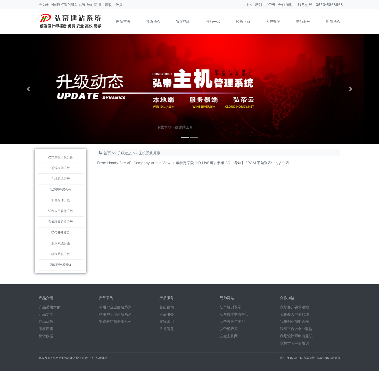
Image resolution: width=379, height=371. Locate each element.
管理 (337, 358)
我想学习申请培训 (294, 343)
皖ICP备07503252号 (293, 358)
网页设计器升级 (60, 265)
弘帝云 (270, 4)
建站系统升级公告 (60, 157)
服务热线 (305, 4)
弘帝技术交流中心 (234, 314)
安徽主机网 (229, 336)
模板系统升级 (60, 254)
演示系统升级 (60, 243)
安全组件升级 (60, 200)
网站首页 (123, 21)
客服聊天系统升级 (60, 222)
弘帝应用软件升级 (60, 211)
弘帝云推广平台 (232, 321)
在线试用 (166, 321)
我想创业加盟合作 (294, 321)
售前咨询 (166, 307)
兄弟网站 (227, 298)
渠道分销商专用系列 (115, 321)
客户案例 (273, 21)
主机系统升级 (60, 179)
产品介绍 (46, 298)
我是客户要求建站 (294, 307)
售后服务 (166, 314)
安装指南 (183, 21)
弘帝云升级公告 (60, 189)
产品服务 (166, 298)
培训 (258, 4)
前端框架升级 (60, 168)
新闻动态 (333, 21)
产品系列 (106, 298)
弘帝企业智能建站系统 (67, 358)
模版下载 (243, 21)
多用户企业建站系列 (115, 314)
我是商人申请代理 (294, 314)
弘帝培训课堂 (230, 307)
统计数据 (46, 336)
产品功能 (46, 314)
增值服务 (303, 21)
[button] (28, 89)
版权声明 (46, 328)
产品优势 (46, 321)
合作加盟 (285, 4)
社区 (248, 4)
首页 (107, 153)
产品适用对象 (49, 307)
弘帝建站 (102, 358)
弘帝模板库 (229, 328)
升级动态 (153, 21)
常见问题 (166, 328)
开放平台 (213, 21)
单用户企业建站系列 (115, 307)
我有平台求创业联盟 (296, 328)
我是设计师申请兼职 (296, 336)
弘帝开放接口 (60, 232)
